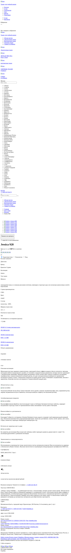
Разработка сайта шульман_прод (10, 539)
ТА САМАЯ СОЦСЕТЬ (18, 520)
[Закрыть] (1, 254)
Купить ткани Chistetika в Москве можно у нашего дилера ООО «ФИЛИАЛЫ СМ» (34, 537)
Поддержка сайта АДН (27, 539)
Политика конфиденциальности (38, 523)
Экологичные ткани (10, 39)
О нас (6, 9)
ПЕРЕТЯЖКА (14, 523)
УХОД (3, 523)
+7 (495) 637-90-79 (6, 192)
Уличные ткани (8, 42)
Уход (5, 12)
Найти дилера (5, 537)
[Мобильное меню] (1, 197)
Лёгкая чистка (8, 38)
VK (2, 520)
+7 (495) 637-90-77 (17, 508)
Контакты (7, 19)
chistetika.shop (33, 520)
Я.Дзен (28, 526)
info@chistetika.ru (28, 508)
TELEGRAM (7, 520)
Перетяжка (7, 15)
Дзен (27, 520)
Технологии (7, 10)
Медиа (6, 13)
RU (2, 190)
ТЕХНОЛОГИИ (24, 523)
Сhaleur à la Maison (9, 44)
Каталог (6, 7)
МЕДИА (7, 523)
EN (4, 190)
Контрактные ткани (10, 41)
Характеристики (8, 257)
